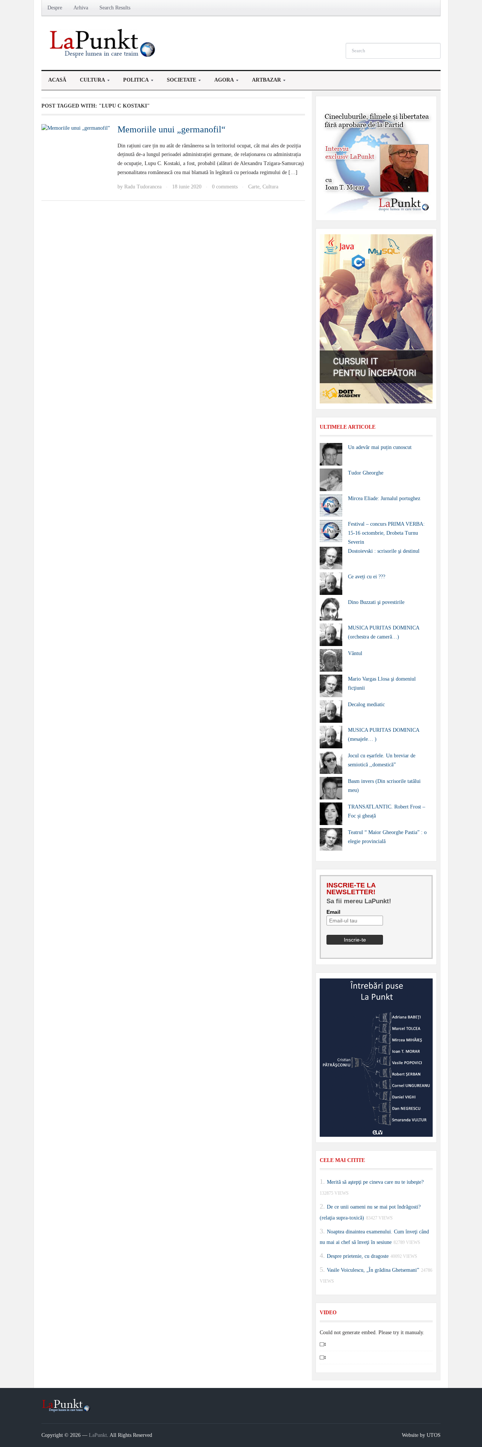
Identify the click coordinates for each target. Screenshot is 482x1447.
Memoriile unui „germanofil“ (171, 129)
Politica (132, 82)
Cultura (89, 82)
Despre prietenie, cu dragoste (358, 1256)
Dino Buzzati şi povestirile (376, 602)
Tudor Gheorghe (365, 473)
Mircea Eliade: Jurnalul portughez (384, 498)
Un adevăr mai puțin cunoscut (380, 447)
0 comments (225, 187)
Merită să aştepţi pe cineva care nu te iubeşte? (375, 1182)
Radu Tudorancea (143, 187)
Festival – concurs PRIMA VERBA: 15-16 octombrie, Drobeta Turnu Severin (386, 533)
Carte (253, 187)
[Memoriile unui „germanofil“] (75, 127)
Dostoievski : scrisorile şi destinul (383, 551)
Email (333, 912)
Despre (54, 8)
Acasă (57, 80)
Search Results (114, 8)
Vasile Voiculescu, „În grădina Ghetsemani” (373, 1270)
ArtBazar (263, 82)
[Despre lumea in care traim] (103, 43)
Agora (220, 82)
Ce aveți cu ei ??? (366, 576)
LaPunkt (98, 1435)
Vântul (355, 653)
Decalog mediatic (366, 704)
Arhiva (80, 8)
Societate (178, 82)
